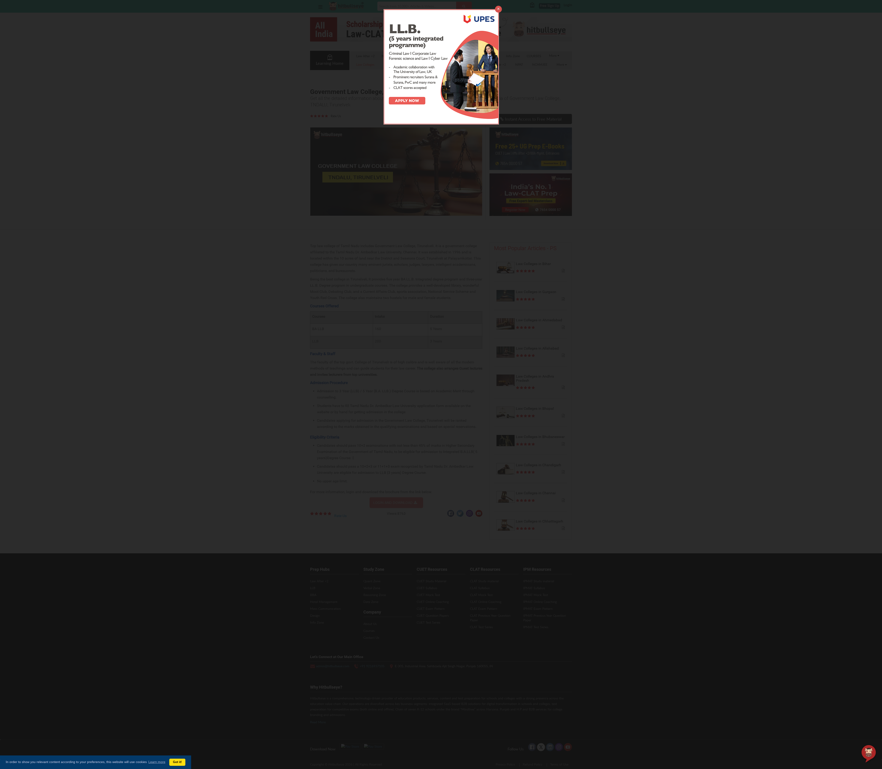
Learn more (156, 762)
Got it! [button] (177, 762)
